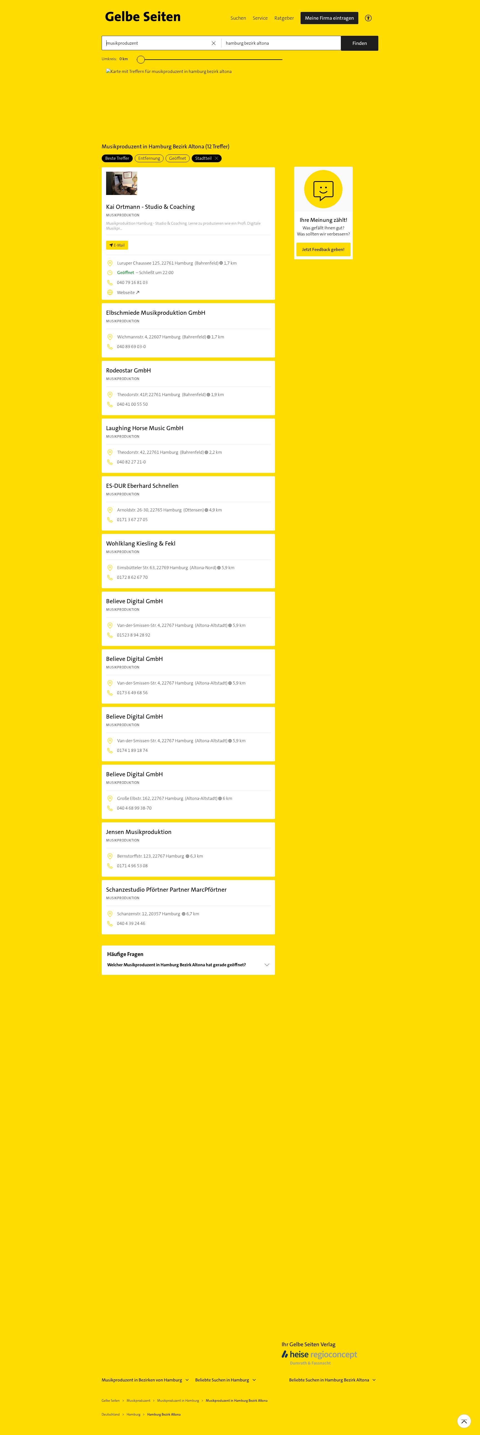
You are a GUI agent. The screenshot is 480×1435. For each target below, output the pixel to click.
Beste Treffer (117, 158)
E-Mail (119, 245)
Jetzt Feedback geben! (323, 249)
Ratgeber (284, 18)
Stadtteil (203, 158)
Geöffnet (177, 158)
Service (260, 18)
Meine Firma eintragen (329, 18)
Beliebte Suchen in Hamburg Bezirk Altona (329, 1380)
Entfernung (149, 158)
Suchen (238, 18)
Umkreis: (115, 58)
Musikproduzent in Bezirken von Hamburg (142, 1380)
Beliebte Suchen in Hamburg (222, 1380)
